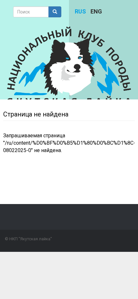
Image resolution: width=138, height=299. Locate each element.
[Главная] (69, 66)
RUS (80, 11)
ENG (96, 11)
